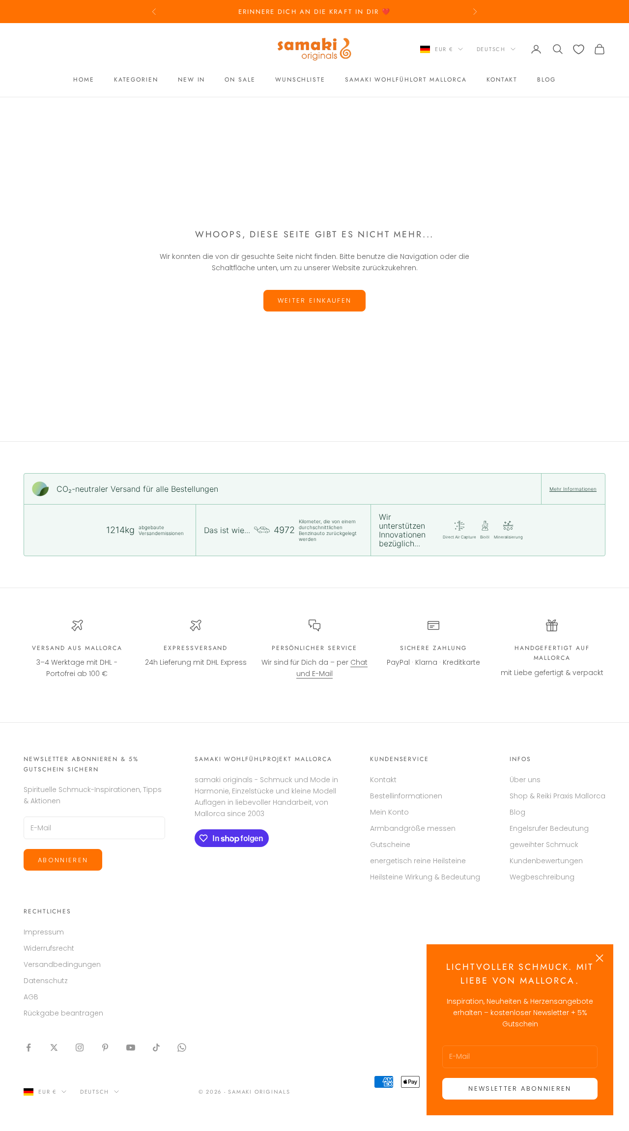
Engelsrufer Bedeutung (549, 828)
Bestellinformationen (406, 796)
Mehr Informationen (573, 489)
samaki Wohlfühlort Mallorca (406, 80)
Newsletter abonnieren (519, 1088)
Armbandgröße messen (413, 828)
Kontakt (501, 80)
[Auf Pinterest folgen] (105, 1047)
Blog (546, 80)
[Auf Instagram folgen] (80, 1047)
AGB (31, 997)
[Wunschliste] (578, 49)
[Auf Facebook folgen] (28, 1047)
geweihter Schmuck (544, 844)
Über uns (525, 780)
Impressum (44, 932)
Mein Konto (389, 812)
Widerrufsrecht (49, 948)
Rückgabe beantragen (63, 1013)
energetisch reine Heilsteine (418, 861)
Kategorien (136, 80)
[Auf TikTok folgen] (156, 1047)
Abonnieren (63, 860)
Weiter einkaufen (314, 300)
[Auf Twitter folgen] (54, 1047)
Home (83, 80)
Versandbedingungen (62, 964)
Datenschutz (46, 981)
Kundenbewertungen (546, 861)
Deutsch (491, 49)
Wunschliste (300, 80)
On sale (240, 80)
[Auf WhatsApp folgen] (182, 1047)
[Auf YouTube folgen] (131, 1047)
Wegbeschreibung (542, 877)
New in (191, 80)
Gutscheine (390, 844)
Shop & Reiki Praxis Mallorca (557, 796)
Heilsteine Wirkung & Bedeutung (425, 877)
